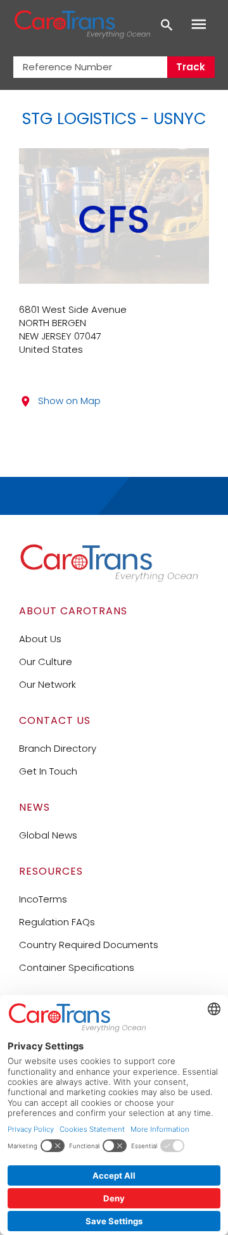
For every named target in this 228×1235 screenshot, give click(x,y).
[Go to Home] (109, 579)
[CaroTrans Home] (82, 24)
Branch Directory (57, 748)
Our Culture (45, 661)
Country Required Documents (88, 944)
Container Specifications (76, 967)
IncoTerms (43, 899)
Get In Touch (48, 771)
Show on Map (69, 400)
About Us (40, 638)
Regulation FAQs (57, 921)
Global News (48, 835)
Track (190, 66)
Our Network (47, 684)
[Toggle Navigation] (198, 24)
